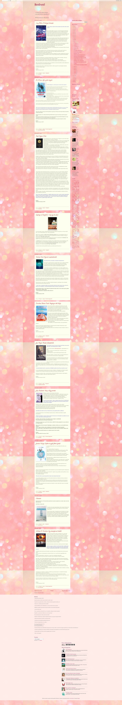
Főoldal (52, 590)
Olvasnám (38, 499)
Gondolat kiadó (76, 202)
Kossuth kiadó (40, 492)
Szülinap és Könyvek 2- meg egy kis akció (47, 215)
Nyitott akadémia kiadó (75, 228)
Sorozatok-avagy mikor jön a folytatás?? (71, 668)
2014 (74, 77)
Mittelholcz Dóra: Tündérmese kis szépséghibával (72, 678)
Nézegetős (73, 227)
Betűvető (40, 4)
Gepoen (73, 202)
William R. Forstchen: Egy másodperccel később (48, 531)
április (75, 69)
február (75, 72)
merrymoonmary (71, 698)
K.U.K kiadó (76, 211)
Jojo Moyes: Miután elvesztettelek (45, 343)
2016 (74, 40)
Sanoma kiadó (77, 237)
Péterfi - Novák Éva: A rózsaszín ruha (71, 687)
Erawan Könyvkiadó (75, 195)
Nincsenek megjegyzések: (48, 298)
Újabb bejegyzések (38, 590)
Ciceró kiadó (75, 191)
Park (75, 230)
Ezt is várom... (77, 158)
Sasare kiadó (74, 238)
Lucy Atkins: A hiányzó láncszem (44, 23)
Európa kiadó (40, 208)
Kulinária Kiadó (76, 217)
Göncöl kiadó (73, 203)
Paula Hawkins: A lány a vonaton (70, 663)
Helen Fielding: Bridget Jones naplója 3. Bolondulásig (73, 673)
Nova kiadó (77, 227)
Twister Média (75, 244)
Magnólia (78, 220)
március (75, 70)
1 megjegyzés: (47, 335)
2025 (74, 27)
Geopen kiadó (76, 201)
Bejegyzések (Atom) (41, 592)
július (75, 49)
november (75, 43)
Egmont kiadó (77, 194)
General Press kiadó (75, 200)
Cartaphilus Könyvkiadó (41, 384)
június (75, 66)
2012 (74, 80)
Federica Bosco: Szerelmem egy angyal (71, 654)
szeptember (75, 46)
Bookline (76, 187)
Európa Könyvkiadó (74, 197)
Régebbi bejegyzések (66, 590)
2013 (74, 78)
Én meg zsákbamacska (69, 649)
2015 (74, 75)
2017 (74, 39)
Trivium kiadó (77, 243)
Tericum (73, 241)
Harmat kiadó (74, 205)
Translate (41, 640)
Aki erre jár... (77, 130)
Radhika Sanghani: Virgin (69, 682)
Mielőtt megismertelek (58, 348)
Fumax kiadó (76, 198)
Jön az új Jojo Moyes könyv (77, 149)
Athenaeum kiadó (76, 186)
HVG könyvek (76, 206)
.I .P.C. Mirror (74, 180)
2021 (74, 33)
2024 (74, 29)
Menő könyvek (77, 223)
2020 (74, 35)
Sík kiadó (75, 239)
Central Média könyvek (76, 190)
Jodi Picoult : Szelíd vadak (77, 139)
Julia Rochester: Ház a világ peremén (46, 391)
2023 (74, 30)
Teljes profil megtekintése (75, 119)
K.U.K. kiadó (74, 212)
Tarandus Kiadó (76, 240)
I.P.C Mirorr (73, 207)
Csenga (74, 114)
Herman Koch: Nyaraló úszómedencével (46, 257)
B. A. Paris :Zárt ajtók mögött (44, 80)
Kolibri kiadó (76, 213)
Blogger (79, 698)
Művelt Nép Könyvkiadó (41, 130)
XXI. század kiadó (40, 336)
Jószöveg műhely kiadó (75, 210)
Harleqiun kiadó (76, 204)
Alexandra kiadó (76, 183)
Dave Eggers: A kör (41, 136)
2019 (74, 36)
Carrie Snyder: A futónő (69, 692)
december (75, 42)
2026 (74, 26)
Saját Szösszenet (40, 525)
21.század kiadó (76, 181)
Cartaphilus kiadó (74, 188)
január (75, 73)
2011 (74, 81)
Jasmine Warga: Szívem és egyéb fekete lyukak (48, 444)
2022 (74, 32)
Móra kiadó (76, 225)
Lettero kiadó (74, 218)
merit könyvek (74, 224)
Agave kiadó (77, 182)
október (75, 45)
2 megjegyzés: (47, 207)
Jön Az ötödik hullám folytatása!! (70, 658)
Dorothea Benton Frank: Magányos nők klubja (48, 303)
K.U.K (73, 211)
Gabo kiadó (39, 74)
